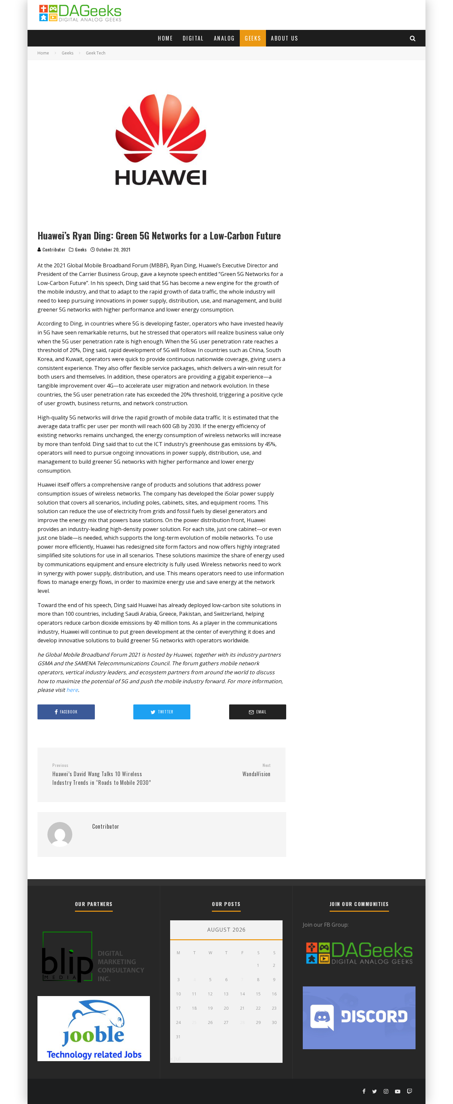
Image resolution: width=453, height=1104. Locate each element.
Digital (193, 38)
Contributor (53, 249)
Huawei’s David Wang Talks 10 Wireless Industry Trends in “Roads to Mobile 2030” (101, 774)
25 (194, 1022)
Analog (224, 38)
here (72, 689)
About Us (284, 38)
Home (165, 38)
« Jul (175, 1058)
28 (242, 1022)
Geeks (253, 38)
